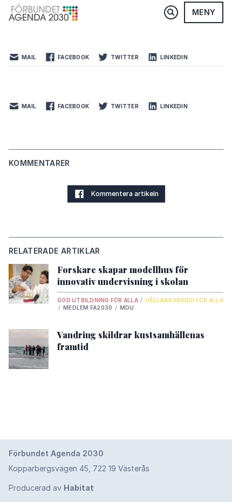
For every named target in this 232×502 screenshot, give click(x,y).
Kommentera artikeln (125, 194)
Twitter (125, 57)
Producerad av (51, 487)
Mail (29, 57)
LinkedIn (174, 57)
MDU (127, 307)
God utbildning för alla (98, 300)
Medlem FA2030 (88, 307)
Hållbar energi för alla (184, 300)
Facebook (73, 57)
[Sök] (171, 12)
